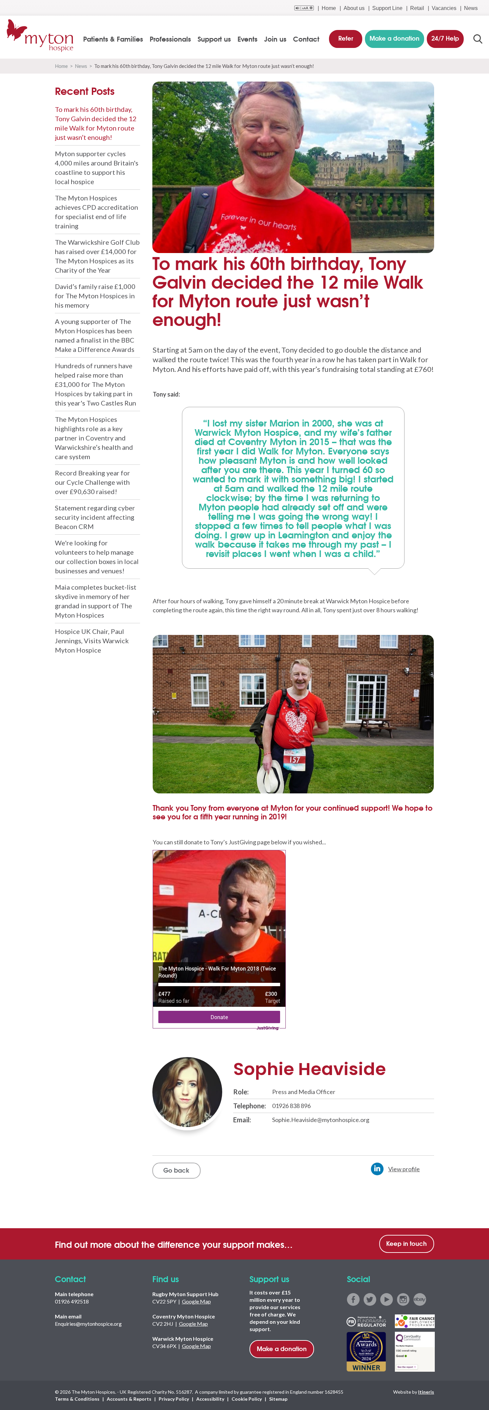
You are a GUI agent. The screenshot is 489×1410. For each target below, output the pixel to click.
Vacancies (444, 8)
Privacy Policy (174, 1399)
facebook (353, 1299)
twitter (370, 1299)
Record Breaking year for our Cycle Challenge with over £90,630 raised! (92, 482)
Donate (219, 1016)
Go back (176, 1170)
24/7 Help (445, 38)
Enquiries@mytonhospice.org (88, 1323)
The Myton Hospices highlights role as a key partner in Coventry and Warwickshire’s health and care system (94, 437)
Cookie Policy (247, 1399)
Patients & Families (113, 38)
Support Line (387, 8)
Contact (306, 38)
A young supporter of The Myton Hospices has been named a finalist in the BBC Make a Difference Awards (94, 335)
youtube (386, 1299)
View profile (404, 1169)
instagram (403, 1299)
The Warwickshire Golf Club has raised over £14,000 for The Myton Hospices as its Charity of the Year (97, 256)
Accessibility (210, 1399)
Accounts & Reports (129, 1399)
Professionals (170, 38)
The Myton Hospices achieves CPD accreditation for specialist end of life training (96, 212)
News (471, 8)
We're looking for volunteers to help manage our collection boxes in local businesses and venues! (97, 557)
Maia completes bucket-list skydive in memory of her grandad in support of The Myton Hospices (95, 601)
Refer (345, 38)
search (477, 39)
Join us (275, 38)
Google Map (196, 1301)
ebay (419, 1299)
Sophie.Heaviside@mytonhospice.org (320, 1119)
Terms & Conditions (77, 1399)
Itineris (426, 1392)
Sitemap (278, 1399)
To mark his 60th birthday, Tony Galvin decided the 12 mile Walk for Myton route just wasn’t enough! (96, 123)
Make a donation (282, 1348)
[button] (169, 723)
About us (354, 8)
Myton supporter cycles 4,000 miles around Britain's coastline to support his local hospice (96, 167)
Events (247, 38)
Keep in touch (406, 1243)
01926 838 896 (291, 1105)
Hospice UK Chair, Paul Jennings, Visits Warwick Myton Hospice (92, 640)
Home (329, 8)
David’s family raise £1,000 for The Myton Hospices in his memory (95, 295)
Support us (214, 38)
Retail (417, 8)
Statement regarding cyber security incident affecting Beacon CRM (95, 517)
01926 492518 (72, 1301)
